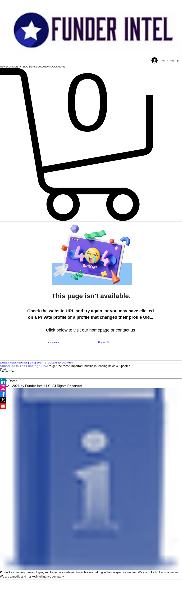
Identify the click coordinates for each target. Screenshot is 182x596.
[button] (3, 66)
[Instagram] (91, 388)
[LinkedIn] (91, 381)
